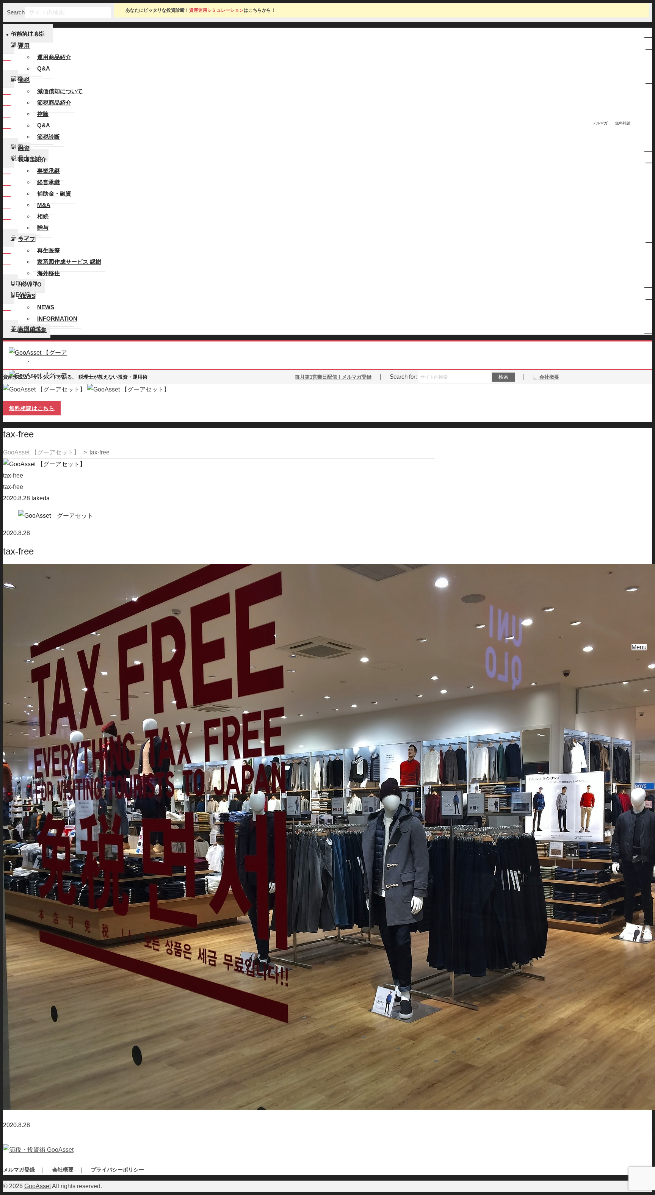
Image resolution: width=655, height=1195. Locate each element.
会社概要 (548, 377)
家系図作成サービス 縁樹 (69, 261)
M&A (43, 205)
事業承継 (48, 171)
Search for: (403, 376)
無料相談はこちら (32, 408)
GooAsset (37, 1186)
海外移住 (48, 273)
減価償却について (60, 91)
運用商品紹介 (54, 57)
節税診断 (48, 136)
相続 (43, 216)
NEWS (45, 307)
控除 (43, 114)
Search (16, 12)
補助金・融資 (54, 193)
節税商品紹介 (54, 102)
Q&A (43, 68)
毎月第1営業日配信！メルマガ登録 (333, 377)
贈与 (43, 227)
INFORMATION (57, 318)
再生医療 (48, 250)
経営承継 (48, 182)
